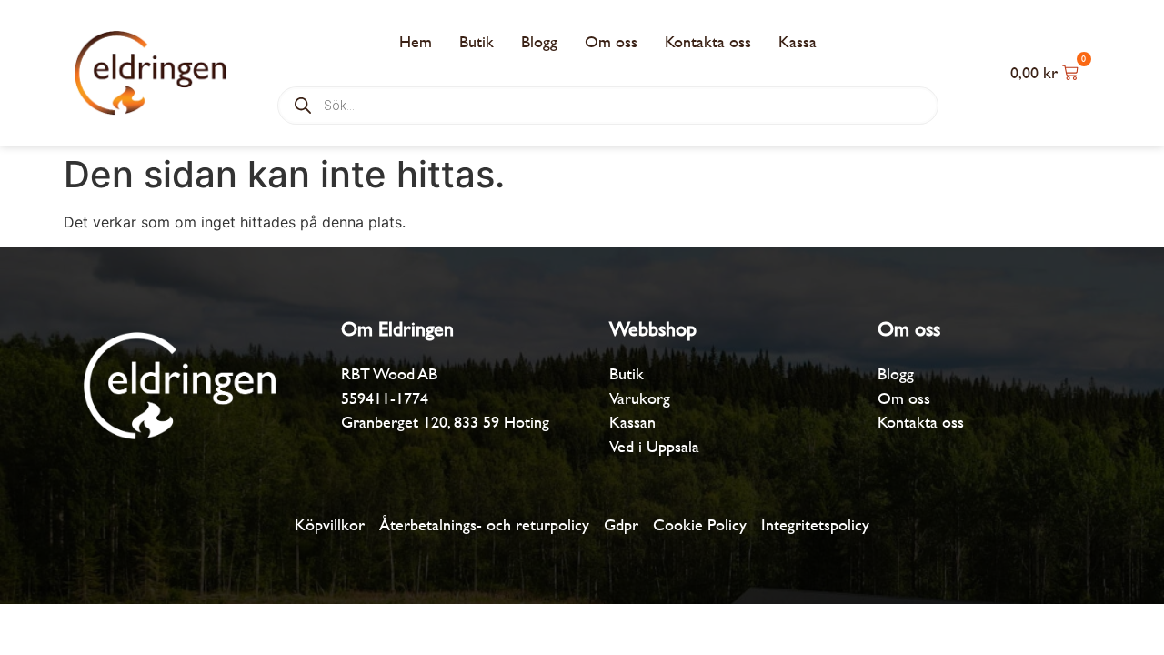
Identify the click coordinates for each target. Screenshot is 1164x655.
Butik (476, 41)
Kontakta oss (708, 41)
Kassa (797, 41)
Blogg (539, 41)
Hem (415, 41)
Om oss (611, 41)
